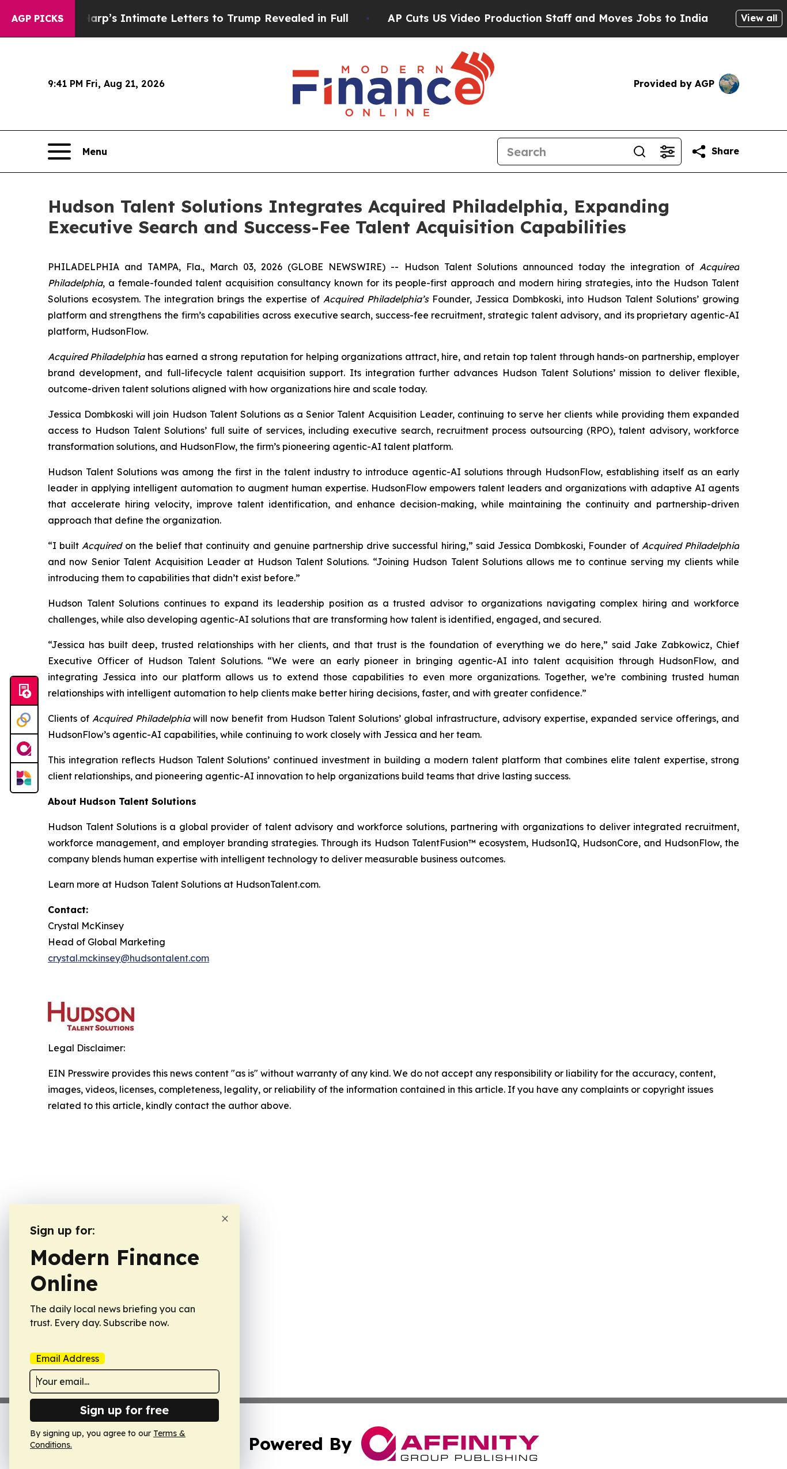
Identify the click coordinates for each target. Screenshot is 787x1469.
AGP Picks (37, 18)
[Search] (639, 151)
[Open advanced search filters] (667, 151)
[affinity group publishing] (24, 748)
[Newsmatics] (24, 777)
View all (759, 18)
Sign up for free (124, 1410)
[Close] (225, 1218)
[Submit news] (24, 691)
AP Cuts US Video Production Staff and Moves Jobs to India (548, 18)
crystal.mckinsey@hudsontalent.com (128, 958)
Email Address (67, 1358)
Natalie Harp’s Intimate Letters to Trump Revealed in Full (194, 18)
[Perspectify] (24, 720)
